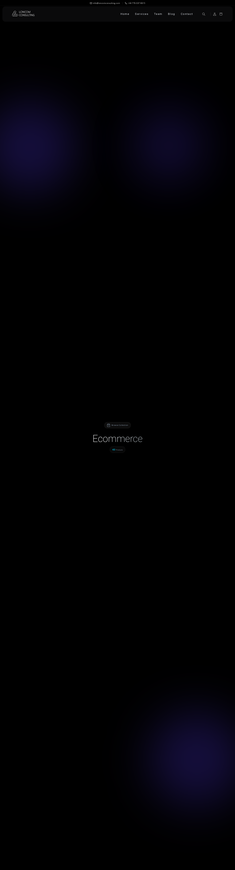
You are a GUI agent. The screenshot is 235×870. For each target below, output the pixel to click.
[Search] (203, 14)
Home (125, 14)
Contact (187, 14)
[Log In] (214, 14)
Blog (171, 14)
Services (142, 14)
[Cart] (220, 14)
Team (158, 14)
